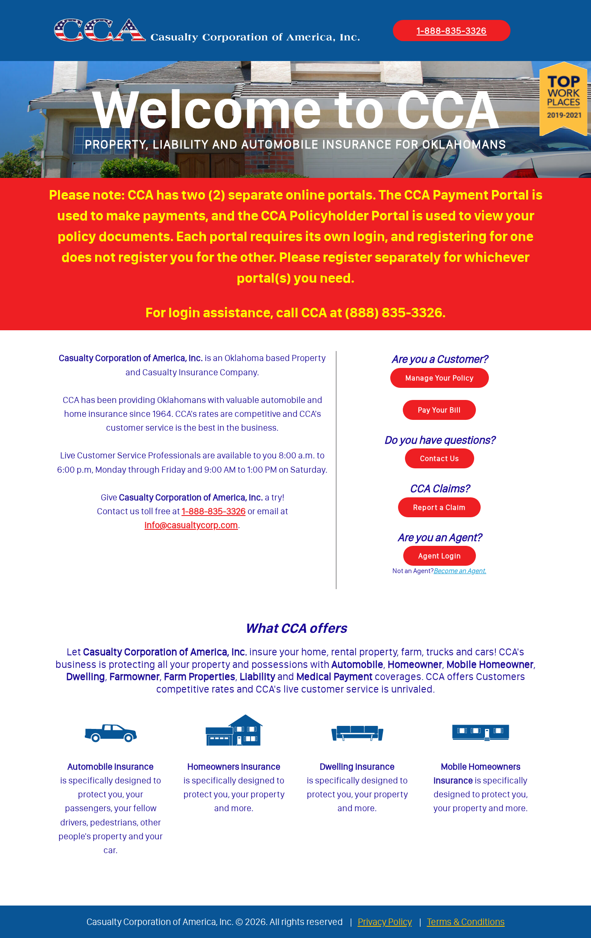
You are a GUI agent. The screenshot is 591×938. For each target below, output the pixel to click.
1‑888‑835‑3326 (452, 30)
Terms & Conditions (466, 922)
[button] (460, 571)
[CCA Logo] (207, 30)
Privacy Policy (385, 922)
